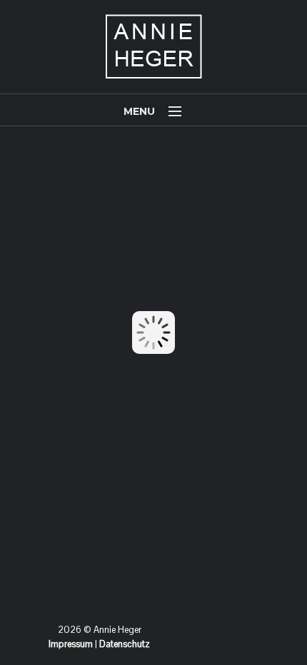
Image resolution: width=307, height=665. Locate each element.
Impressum (71, 644)
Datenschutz (124, 644)
